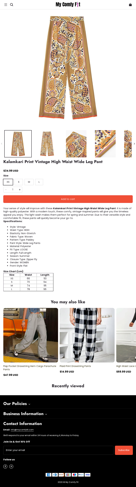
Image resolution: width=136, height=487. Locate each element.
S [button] (18, 182)
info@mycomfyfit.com (22, 429)
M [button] (29, 182)
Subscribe (124, 450)
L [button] (39, 182)
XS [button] (8, 182)
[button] (5, 4)
